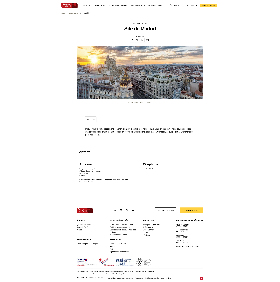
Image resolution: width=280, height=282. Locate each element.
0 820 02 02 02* (182, 237)
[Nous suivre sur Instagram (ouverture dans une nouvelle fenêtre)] (121, 210)
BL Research (148, 227)
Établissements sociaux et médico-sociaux (123, 231)
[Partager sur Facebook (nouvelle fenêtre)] (132, 40)
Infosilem (146, 235)
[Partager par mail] (147, 40)
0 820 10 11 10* (182, 232)
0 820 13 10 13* (182, 242)
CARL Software (149, 230)
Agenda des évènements (119, 252)
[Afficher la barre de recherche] (171, 5)
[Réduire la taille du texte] (93, 119)
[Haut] (201, 278)
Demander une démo (208, 5)
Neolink (146, 233)
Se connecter (192, 5)
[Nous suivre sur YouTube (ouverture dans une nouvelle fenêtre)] (133, 210)
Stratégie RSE (82, 227)
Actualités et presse (117, 5)
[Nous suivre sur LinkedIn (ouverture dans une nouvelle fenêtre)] (115, 210)
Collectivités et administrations (121, 225)
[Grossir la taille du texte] (88, 119)
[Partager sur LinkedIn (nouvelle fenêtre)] (142, 40)
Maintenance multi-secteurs (120, 235)
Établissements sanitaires (120, 227)
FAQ (111, 249)
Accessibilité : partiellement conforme (120, 278)
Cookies (168, 278)
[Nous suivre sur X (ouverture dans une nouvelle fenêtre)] (127, 210)
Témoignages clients (118, 244)
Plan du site (139, 278)
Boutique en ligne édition (152, 225)
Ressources (100, 5)
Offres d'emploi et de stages (87, 244)
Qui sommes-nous (137, 5)
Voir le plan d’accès (86, 182)
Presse (79, 230)
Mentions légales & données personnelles (91, 278)
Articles (112, 246)
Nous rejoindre (155, 5)
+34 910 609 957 (149, 169)
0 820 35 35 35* (182, 226)
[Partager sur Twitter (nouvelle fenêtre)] (137, 40)
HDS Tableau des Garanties (154, 278)
